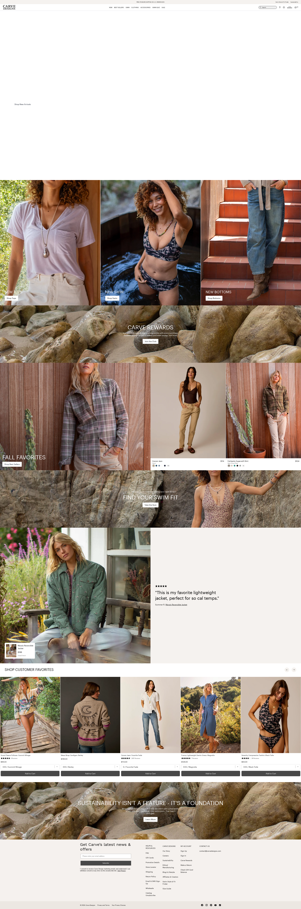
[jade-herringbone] (234, 465)
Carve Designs (169, 846)
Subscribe (106, 863)
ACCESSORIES (145, 7)
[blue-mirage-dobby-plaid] (240, 465)
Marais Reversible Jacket (176, 604)
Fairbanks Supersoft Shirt (263, 461)
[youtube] (215, 905)
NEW (110, 7)
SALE (163, 7)
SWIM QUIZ (156, 7)
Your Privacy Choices (119, 905)
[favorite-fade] (156, 465)
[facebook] (202, 905)
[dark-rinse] (165, 465)
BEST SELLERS (119, 7)
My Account (186, 846)
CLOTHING (135, 7)
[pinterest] (211, 905)
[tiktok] (220, 905)
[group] (50, 242)
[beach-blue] (159, 465)
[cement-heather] (231, 465)
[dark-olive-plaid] (229, 465)
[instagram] (207, 905)
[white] (162, 465)
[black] (237, 465)
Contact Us (204, 846)
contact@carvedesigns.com (210, 851)
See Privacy (121, 871)
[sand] (153, 465)
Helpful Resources (150, 847)
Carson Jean (188, 461)
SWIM (127, 7)
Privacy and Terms (103, 905)
